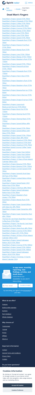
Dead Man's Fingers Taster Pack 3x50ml (16, 152)
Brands (18, 9)
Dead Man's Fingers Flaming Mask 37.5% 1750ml (16, 120)
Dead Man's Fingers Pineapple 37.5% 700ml (17, 21)
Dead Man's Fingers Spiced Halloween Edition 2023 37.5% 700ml (15, 241)
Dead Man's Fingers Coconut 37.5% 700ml (16, 28)
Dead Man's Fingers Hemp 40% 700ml (15, 26)
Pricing (4, 333)
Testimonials (6, 326)
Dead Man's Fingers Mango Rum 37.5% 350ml (15, 201)
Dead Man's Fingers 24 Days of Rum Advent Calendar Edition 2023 (17, 236)
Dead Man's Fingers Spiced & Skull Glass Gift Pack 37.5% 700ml (16, 174)
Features (5, 304)
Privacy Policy (6, 356)
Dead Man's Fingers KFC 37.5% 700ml (15, 233)
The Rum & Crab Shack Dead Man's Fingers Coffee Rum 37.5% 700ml (17, 220)
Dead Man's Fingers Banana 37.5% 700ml (16, 164)
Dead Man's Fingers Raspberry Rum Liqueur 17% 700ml (14, 196)
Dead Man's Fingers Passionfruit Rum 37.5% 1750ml (15, 67)
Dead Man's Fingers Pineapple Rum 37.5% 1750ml (16, 72)
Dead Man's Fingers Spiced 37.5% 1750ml (16, 64)
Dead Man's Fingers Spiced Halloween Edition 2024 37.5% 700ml (15, 253)
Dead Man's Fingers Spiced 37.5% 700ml (16, 19)
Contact (4, 350)
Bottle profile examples (9, 307)
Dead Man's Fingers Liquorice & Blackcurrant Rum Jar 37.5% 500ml (14, 105)
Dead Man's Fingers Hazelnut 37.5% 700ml (17, 140)
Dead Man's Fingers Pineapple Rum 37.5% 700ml (16, 41)
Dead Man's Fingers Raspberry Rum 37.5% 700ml (17, 82)
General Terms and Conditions (11, 353)
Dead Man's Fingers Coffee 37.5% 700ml (16, 24)
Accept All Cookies (17, 385)
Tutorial (4, 329)
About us (5, 339)
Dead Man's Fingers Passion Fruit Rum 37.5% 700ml (15, 46)
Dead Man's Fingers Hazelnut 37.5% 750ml (17, 145)
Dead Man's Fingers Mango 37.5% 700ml (16, 31)
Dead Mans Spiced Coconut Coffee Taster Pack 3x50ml (16, 148)
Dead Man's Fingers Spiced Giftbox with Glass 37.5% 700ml (16, 132)
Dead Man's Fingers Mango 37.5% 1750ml (16, 57)
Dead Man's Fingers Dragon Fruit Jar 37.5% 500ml (17, 101)
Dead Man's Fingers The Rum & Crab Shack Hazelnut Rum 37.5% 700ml (17, 225)
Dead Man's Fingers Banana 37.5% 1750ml (17, 166)
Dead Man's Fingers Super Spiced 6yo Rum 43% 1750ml (17, 215)
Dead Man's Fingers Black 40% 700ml (15, 138)
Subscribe (25, 285)
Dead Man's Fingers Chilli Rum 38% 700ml (16, 188)
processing (26, 290)
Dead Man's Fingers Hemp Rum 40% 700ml (17, 228)
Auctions (4, 311)
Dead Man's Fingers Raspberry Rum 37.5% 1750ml (17, 60)
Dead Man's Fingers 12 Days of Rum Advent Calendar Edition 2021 (17, 160)
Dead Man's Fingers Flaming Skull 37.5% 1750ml (16, 115)
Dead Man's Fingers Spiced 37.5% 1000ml (16, 247)
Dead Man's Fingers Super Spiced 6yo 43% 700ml (17, 210)
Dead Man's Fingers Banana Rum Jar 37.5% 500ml (17, 91)
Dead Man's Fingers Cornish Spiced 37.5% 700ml (16, 170)
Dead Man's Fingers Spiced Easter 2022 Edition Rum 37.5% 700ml (16, 184)
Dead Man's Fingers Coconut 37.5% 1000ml (17, 245)
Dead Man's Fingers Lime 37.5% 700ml (15, 33)
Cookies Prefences (17, 390)
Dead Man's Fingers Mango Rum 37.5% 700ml (15, 51)
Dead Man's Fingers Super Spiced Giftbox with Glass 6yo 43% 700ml (16, 205)
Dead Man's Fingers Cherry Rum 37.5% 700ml (15, 77)
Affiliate (4, 336)
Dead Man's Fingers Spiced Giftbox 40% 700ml (16, 125)
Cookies (4, 359)
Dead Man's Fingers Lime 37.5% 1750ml (16, 54)
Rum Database (9, 9)
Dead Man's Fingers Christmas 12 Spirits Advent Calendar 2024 (16, 258)
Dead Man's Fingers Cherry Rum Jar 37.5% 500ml (17, 96)
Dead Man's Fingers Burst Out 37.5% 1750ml (15, 110)
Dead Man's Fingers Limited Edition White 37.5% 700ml (16, 179)
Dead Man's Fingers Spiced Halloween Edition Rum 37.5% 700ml (15, 191)
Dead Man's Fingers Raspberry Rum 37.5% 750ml (17, 86)
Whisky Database (7, 317)
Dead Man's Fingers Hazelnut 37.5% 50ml (16, 143)
